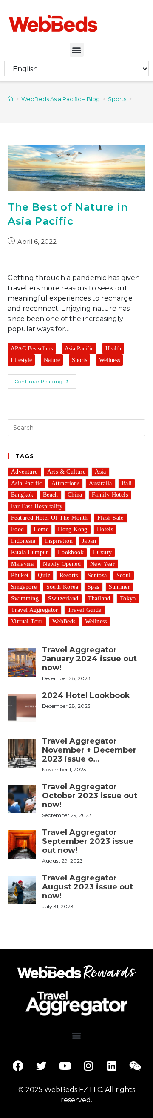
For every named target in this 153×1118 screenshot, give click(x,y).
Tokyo (128, 598)
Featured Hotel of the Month (49, 518)
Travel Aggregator (34, 610)
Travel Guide (85, 610)
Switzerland (63, 598)
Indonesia (23, 541)
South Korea (62, 587)
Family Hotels (110, 495)
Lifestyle (21, 360)
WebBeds (64, 621)
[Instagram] (88, 1065)
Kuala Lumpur (29, 552)
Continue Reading (39, 382)
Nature (52, 360)
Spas (93, 587)
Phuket (19, 575)
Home (41, 529)
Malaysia (22, 564)
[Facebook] (18, 1065)
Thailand (99, 598)
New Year (102, 564)
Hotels (105, 529)
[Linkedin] (111, 1065)
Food (17, 529)
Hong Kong (73, 529)
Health (113, 348)
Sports (79, 360)
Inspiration (59, 541)
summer (119, 587)
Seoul (123, 575)
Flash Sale (110, 518)
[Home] (10, 99)
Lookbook (71, 552)
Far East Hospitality (36, 506)
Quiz (44, 575)
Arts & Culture (66, 472)
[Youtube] (65, 1065)
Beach (50, 495)
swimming (25, 598)
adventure (24, 472)
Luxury (102, 552)
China (75, 495)
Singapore (24, 587)
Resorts (69, 575)
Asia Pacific (79, 348)
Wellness (109, 360)
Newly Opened (62, 564)
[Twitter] (41, 1065)
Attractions (65, 483)
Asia (100, 472)
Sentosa (97, 575)
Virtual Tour (27, 621)
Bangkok (22, 495)
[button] (77, 50)
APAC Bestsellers (32, 348)
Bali (127, 483)
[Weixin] (135, 1065)
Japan (89, 541)
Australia (100, 483)
